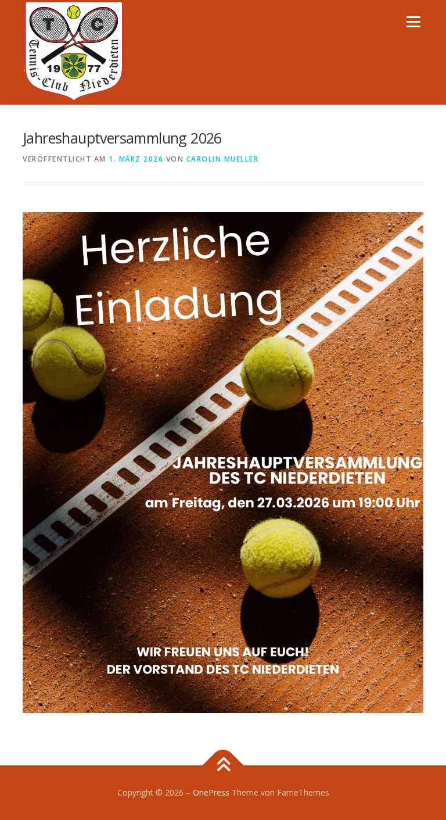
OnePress (211, 792)
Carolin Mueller (222, 159)
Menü (413, 21)
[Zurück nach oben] (223, 765)
